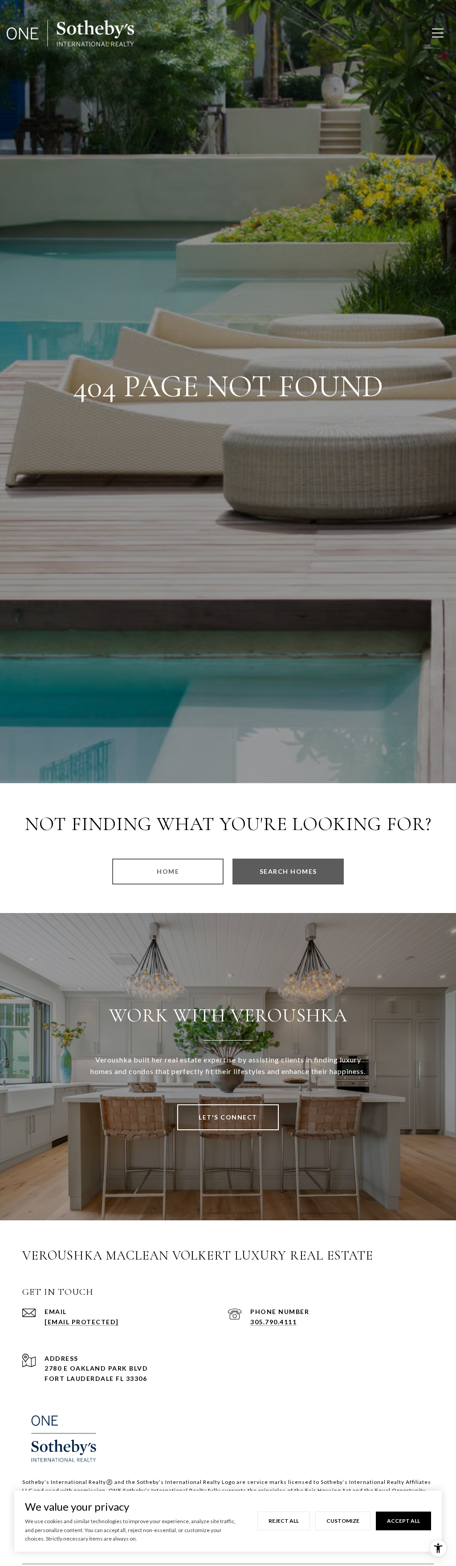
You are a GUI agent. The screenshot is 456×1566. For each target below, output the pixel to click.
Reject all (284, 1520)
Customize (342, 1520)
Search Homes (288, 871)
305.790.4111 (273, 1322)
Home (168, 871)
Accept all (403, 1520)
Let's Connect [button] (228, 1117)
